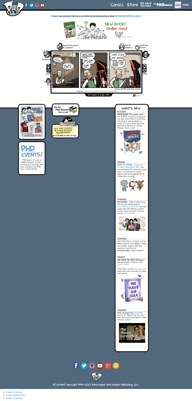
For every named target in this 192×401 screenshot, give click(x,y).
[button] (187, 3)
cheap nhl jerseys (14, 397)
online (142, 241)
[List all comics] (122, 46)
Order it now (122, 264)
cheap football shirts (15, 394)
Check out (130, 163)
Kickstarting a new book (127, 206)
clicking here (128, 213)
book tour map (140, 269)
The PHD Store (124, 241)
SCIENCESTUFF (122, 16)
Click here (135, 16)
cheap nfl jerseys (14, 391)
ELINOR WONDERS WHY (128, 167)
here (89, 91)
